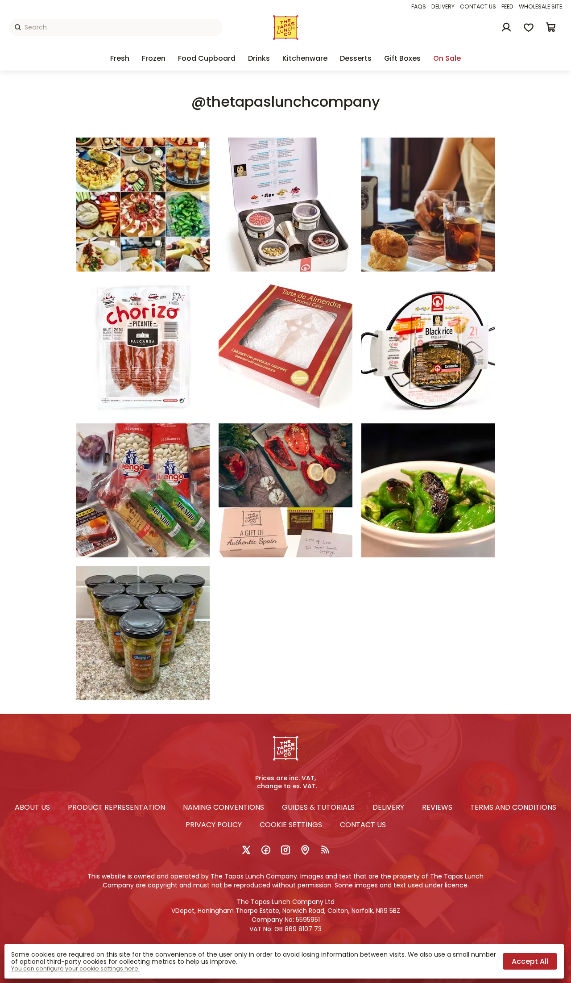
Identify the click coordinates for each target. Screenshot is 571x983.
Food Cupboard (207, 58)
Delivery (443, 6)
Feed (507, 6)
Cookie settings (291, 825)
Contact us (478, 6)
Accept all (530, 961)
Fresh (119, 58)
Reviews (437, 807)
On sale (447, 58)
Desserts (356, 58)
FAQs (418, 6)
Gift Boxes (402, 58)
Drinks (259, 58)
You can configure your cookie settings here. (75, 969)
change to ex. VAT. (287, 786)
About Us (32, 807)
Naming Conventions (223, 807)
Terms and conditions (513, 807)
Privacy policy (214, 825)
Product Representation (116, 807)
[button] (551, 27)
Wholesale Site (540, 6)
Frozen (154, 58)
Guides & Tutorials (318, 807)
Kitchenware (304, 58)
